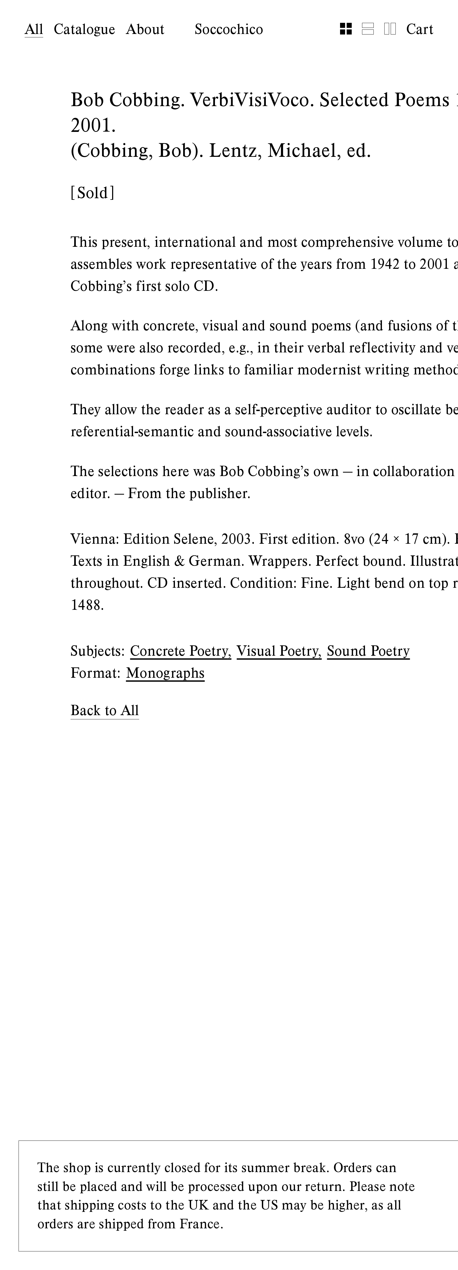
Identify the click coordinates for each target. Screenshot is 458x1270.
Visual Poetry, (279, 651)
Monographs (165, 673)
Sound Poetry (368, 651)
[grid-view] (346, 28)
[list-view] (368, 28)
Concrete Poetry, (180, 651)
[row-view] (390, 28)
